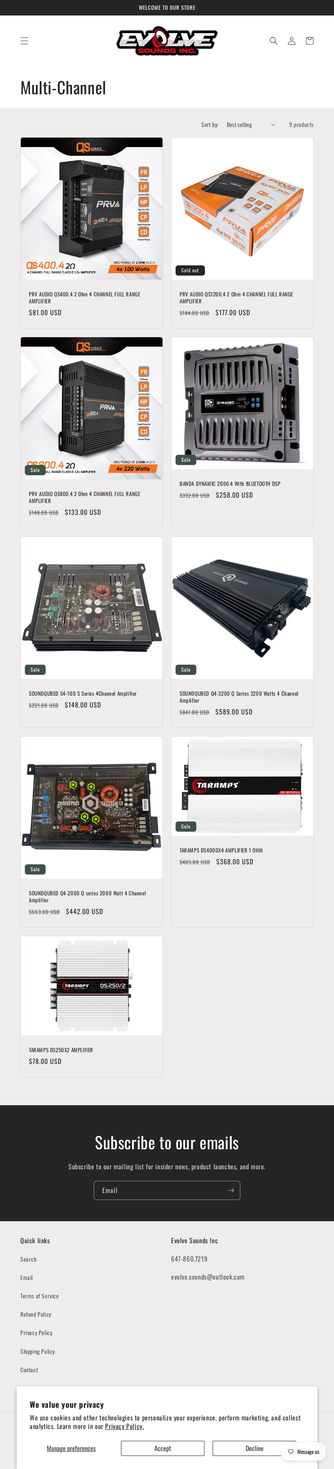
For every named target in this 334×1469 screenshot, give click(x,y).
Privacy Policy (36, 1332)
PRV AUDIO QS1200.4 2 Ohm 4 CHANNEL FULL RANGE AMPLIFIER (236, 298)
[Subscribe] (231, 1190)
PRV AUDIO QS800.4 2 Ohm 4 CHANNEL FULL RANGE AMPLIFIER (84, 497)
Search (28, 1259)
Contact (29, 1369)
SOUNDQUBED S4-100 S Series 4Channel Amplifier (83, 693)
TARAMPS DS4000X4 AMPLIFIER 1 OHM (221, 850)
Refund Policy (35, 1314)
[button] (24, 41)
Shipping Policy (37, 1351)
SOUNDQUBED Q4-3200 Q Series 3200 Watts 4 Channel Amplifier (239, 697)
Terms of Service (39, 1295)
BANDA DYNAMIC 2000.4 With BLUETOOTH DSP (230, 483)
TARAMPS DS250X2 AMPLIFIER (61, 1049)
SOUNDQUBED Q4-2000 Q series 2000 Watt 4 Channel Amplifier (87, 897)
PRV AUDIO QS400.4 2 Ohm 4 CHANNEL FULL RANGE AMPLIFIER (84, 298)
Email (26, 1277)
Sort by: (209, 124)
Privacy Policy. (124, 1426)
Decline (255, 1448)
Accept (162, 1448)
